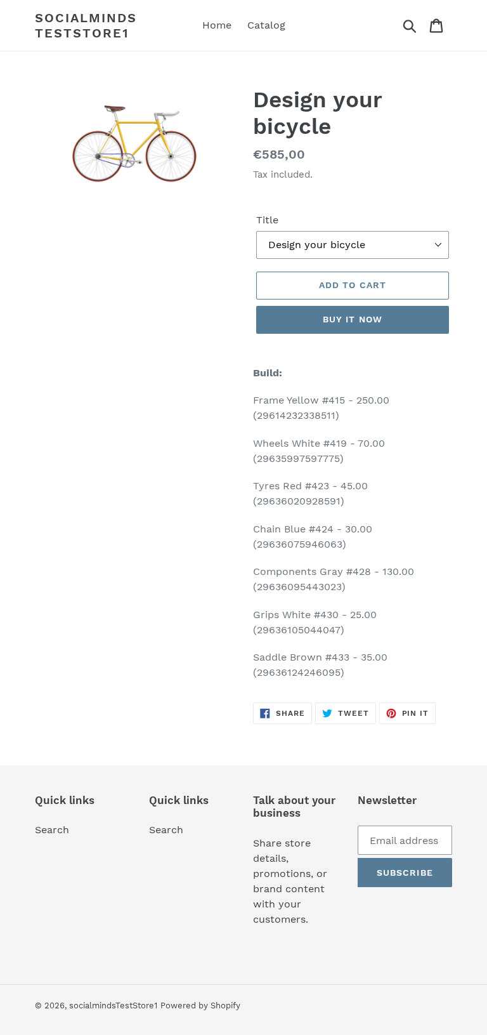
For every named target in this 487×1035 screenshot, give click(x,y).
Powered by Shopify (200, 1005)
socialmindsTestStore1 (86, 25)
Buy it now (352, 319)
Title (267, 220)
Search (52, 830)
